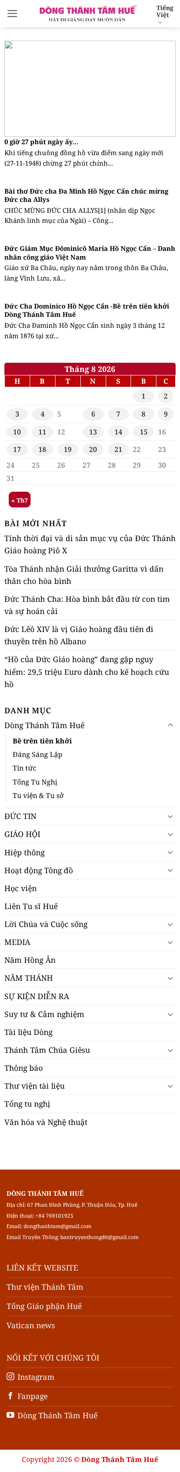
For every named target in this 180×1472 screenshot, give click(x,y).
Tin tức (24, 768)
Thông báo (23, 1067)
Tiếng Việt (164, 11)
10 (17, 432)
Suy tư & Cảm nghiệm (44, 1014)
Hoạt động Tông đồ (38, 870)
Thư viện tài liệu (34, 1085)
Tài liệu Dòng (28, 1032)
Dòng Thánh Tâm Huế (44, 725)
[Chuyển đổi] (170, 725)
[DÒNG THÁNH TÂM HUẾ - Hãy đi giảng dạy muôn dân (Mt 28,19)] (87, 13)
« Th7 (19, 500)
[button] (12, 13)
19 (68, 449)
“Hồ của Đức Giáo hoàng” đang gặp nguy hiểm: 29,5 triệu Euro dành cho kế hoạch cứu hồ (86, 671)
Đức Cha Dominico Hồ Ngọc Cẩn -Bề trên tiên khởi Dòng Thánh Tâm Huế (86, 310)
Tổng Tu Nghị (35, 782)
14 (118, 432)
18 (42, 449)
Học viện (20, 888)
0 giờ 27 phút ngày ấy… (41, 142)
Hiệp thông (24, 852)
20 (93, 449)
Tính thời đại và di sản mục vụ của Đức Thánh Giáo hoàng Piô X (90, 544)
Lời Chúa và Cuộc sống (45, 924)
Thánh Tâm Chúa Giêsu (47, 1050)
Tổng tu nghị (27, 1103)
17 (17, 449)
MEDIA (17, 942)
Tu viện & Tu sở (38, 795)
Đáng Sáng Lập (37, 754)
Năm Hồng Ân (29, 960)
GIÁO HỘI (22, 834)
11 (42, 432)
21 (118, 449)
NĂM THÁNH (28, 977)
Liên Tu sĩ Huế (31, 906)
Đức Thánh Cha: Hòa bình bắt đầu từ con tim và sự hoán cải (87, 605)
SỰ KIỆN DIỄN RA (36, 996)
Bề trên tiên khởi (42, 741)
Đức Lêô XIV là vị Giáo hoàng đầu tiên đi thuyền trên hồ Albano (78, 635)
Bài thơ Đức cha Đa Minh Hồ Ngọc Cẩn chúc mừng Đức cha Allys (86, 195)
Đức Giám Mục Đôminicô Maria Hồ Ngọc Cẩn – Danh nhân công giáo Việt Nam (89, 252)
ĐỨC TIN (20, 816)
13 (93, 432)
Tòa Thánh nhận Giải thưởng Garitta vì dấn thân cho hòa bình (83, 574)
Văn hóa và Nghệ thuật (45, 1122)
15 (144, 432)
